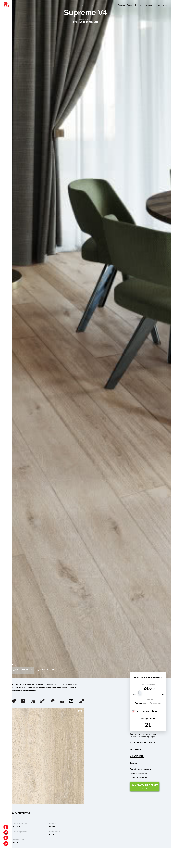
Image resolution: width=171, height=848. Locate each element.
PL (166, 5)
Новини (138, 5)
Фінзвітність (137, 756)
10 (153, 711)
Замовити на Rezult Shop (145, 787)
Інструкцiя (135, 750)
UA (159, 5)
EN (163, 5)
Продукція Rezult (125, 5)
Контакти (148, 5)
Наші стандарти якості (142, 743)
